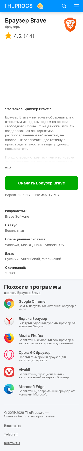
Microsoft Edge (32, 387)
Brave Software (17, 216)
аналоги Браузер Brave (22, 293)
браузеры (12, 27)
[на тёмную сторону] (40, 6)
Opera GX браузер (35, 353)
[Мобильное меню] (76, 6)
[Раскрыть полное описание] (8, 167)
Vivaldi (24, 370)
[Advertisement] (41, 73)
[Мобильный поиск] (64, 6)
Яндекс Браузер (33, 319)
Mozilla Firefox (31, 336)
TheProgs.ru (34, 413)
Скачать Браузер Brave (41, 183)
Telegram (11, 434)
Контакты (12, 443)
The (18, 6)
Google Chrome (32, 302)
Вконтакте (12, 426)
